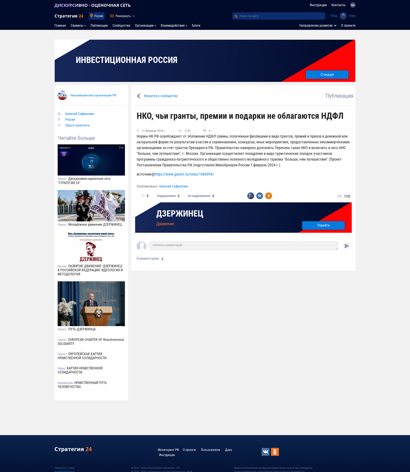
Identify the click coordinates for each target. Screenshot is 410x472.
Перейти (324, 225)
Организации (144, 25)
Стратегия (68, 16)
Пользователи (210, 450)
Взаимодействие (173, 25)
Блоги (196, 25)
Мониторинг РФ (168, 450)
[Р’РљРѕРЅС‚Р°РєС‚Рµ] (266, 451)
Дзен (228, 450)
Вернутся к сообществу (161, 96)
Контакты (338, 5)
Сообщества (121, 25)
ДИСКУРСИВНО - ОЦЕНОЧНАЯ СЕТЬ (92, 5)
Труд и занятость (77, 125)
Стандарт (327, 75)
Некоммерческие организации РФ (93, 95)
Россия (98, 16)
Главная (60, 25)
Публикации (99, 25)
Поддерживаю (166, 196)
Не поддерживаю (199, 196)
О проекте (348, 25)
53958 (352, 16)
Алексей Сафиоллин (79, 114)
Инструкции (318, 5)
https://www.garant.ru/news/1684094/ (184, 174)
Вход (334, 16)
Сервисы (77, 25)
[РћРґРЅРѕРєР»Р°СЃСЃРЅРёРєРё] (275, 451)
